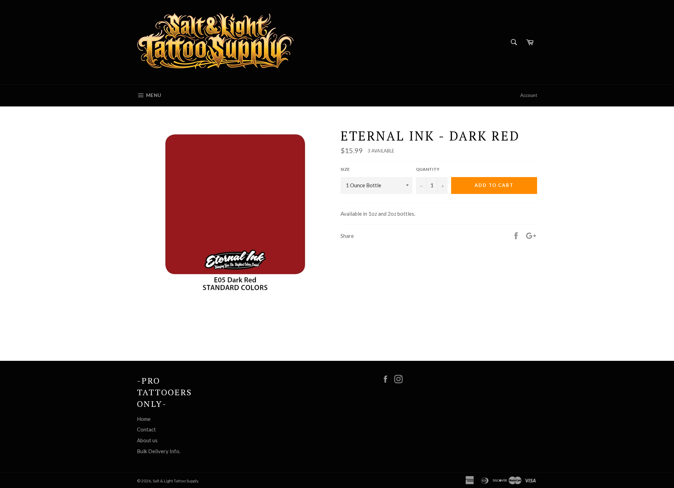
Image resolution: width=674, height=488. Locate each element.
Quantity (428, 169)
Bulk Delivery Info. (158, 451)
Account (528, 95)
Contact (146, 429)
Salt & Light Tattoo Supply (175, 480)
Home (144, 419)
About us (147, 440)
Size (345, 169)
